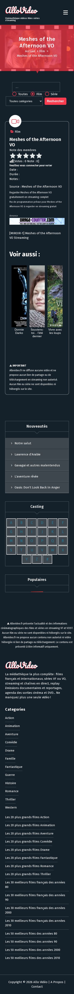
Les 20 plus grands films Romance (29, 866)
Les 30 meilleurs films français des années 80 (35, 885)
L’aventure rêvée (26, 476)
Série (54, 94)
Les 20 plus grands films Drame (27, 850)
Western (11, 807)
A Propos (57, 982)
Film (42, 51)
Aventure (11, 734)
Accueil (30, 51)
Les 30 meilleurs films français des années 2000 (35, 910)
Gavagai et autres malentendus (37, 465)
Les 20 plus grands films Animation (30, 825)
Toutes (22, 94)
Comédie (11, 742)
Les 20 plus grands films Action (27, 817)
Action (9, 718)
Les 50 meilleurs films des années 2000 (32, 950)
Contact (37, 986)
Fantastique (13, 767)
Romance (11, 791)
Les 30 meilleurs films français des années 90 (35, 897)
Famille (10, 758)
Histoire (10, 783)
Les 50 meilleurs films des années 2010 (32, 958)
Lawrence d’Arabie (27, 454)
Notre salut (23, 443)
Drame (9, 750)
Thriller (10, 799)
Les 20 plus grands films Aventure (29, 833)
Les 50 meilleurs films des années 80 (31, 933)
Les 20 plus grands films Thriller (28, 874)
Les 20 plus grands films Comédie (28, 841)
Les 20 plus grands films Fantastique (31, 858)
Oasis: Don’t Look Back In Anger (37, 487)
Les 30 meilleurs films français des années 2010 (35, 923)
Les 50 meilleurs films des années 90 (31, 941)
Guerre (10, 775)
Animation (12, 726)
